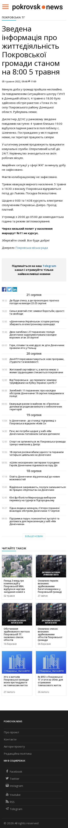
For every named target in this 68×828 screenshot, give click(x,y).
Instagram (16, 786)
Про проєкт (11, 732)
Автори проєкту (14, 746)
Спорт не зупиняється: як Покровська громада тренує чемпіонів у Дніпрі (37, 443)
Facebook (16, 771)
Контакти (10, 739)
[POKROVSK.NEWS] (37, 6)
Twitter (14, 778)
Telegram (49, 266)
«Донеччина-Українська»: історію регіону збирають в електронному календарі (34, 323)
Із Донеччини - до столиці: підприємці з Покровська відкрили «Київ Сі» (32, 422)
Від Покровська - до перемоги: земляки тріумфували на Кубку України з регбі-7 (32, 381)
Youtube (15, 795)
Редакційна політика (18, 753)
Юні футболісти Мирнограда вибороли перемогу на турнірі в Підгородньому (32, 499)
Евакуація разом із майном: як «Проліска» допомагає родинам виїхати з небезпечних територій (35, 406)
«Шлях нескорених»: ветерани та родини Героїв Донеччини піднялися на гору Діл (34, 464)
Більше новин (34, 536)
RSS (12, 802)
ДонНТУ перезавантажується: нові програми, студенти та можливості (36, 360)
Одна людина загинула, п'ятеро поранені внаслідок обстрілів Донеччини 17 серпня (34, 509)
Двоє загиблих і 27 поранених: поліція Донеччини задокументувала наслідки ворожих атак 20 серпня (32, 335)
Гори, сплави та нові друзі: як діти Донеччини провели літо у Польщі (36, 346)
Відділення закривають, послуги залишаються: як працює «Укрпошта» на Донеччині (37, 488)
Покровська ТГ (13, 17)
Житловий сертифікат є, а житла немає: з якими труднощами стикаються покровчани (36, 371)
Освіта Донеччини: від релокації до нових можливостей (34, 478)
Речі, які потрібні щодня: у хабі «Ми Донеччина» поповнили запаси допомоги (34, 432)
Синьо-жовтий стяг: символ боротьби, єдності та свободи (36, 312)
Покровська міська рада (31, 247)
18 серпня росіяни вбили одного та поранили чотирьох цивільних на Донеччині (36, 453)
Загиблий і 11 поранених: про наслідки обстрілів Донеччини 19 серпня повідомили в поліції (36, 393)
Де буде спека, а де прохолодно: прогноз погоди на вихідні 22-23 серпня (34, 302)
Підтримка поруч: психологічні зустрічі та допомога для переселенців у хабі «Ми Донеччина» (34, 521)
